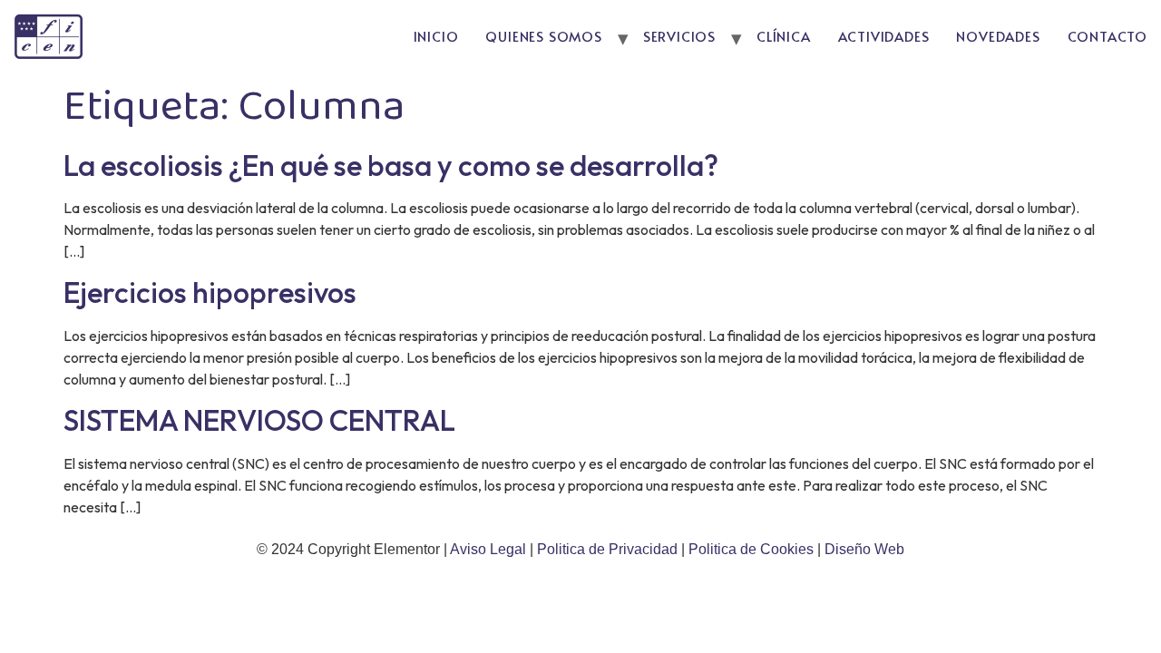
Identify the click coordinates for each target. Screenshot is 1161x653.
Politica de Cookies (751, 549)
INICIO (436, 35)
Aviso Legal (490, 549)
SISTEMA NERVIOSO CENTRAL (259, 420)
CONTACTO (1107, 35)
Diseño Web (864, 549)
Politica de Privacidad (609, 549)
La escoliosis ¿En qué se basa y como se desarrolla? (390, 165)
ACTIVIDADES (884, 35)
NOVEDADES (997, 35)
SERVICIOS (679, 35)
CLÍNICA (783, 35)
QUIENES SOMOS (543, 35)
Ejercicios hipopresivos (209, 292)
